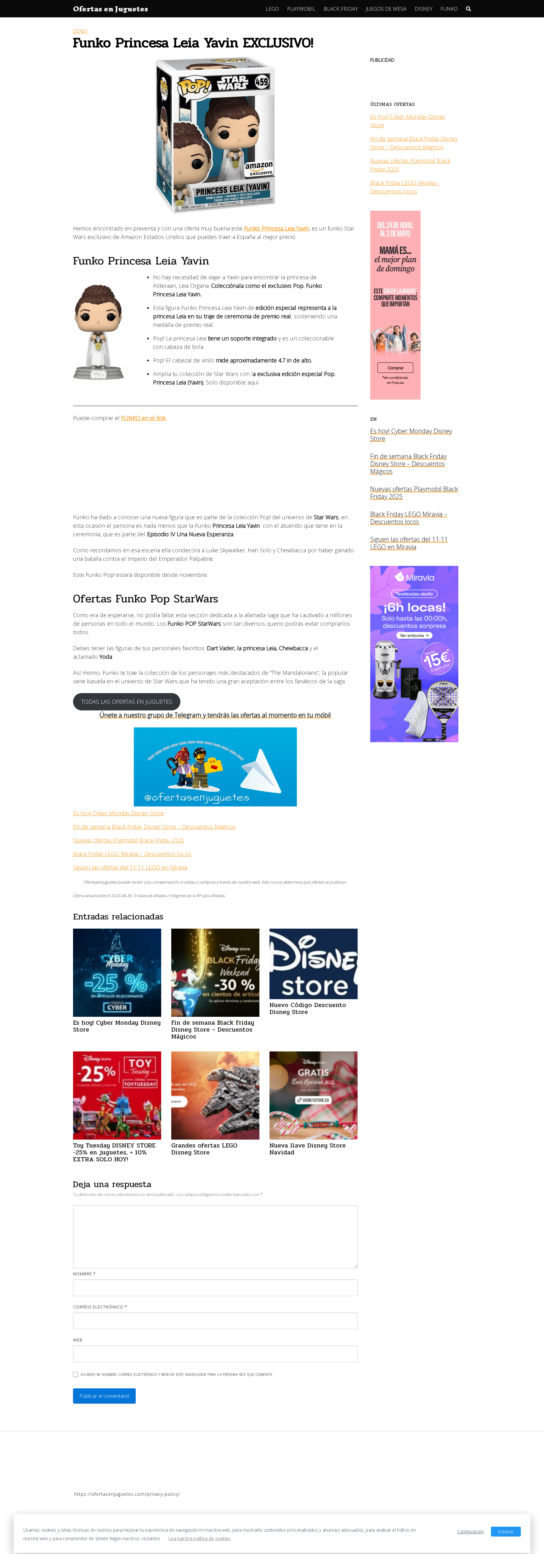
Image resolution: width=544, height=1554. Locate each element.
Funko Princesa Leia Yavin (276, 228)
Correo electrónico (100, 1307)
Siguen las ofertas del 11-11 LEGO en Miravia (130, 867)
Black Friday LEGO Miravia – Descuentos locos (132, 853)
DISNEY (424, 9)
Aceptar (505, 1531)
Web (77, 1340)
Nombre (84, 1274)
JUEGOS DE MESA (386, 9)
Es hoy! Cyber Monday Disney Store (118, 813)
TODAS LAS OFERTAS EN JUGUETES (126, 701)
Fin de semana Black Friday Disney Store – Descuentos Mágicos (154, 826)
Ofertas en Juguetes (110, 9)
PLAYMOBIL (301, 9)
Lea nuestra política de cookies (199, 1538)
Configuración (470, 1531)
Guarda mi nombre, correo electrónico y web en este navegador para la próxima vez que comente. (177, 1374)
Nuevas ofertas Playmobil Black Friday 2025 (128, 840)
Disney (80, 31)
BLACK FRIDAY (341, 9)
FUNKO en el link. (143, 418)
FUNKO (449, 9)
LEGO (272, 9)
